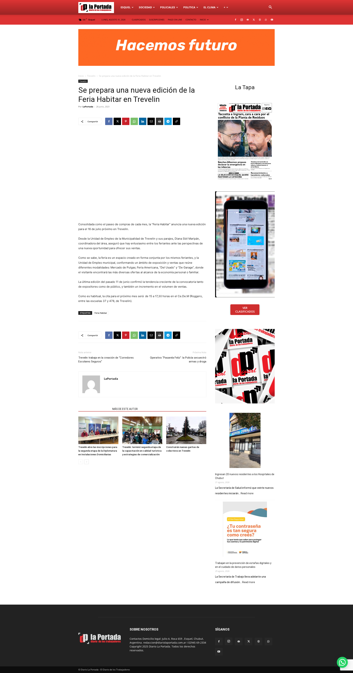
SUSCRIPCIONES (156, 19)
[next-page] (86, 462)
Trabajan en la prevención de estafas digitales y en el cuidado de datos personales (243, 565)
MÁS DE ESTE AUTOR (125, 408)
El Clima (209, 7)
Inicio (81, 75)
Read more (247, 493)
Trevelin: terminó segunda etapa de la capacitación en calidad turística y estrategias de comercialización (141, 451)
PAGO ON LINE (175, 19)
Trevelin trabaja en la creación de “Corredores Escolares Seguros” (106, 359)
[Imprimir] (159, 121)
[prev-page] (80, 462)
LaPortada (88, 106)
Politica (189, 7)
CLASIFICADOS (139, 19)
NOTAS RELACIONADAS (94, 408)
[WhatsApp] (266, 20)
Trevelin (91, 75)
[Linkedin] (142, 121)
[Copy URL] (176, 121)
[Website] (260, 20)
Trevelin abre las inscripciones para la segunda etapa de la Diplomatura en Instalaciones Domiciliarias (97, 451)
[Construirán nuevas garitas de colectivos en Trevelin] (186, 430)
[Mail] (247, 20)
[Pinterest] (125, 121)
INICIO (203, 19)
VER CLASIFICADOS (245, 309)
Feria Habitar (101, 312)
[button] (270, 7)
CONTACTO (191, 19)
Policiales (167, 7)
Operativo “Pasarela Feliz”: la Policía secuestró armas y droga (178, 359)
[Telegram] (168, 121)
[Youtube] (272, 20)
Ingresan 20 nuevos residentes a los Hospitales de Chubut (244, 476)
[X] (253, 20)
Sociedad (145, 7)
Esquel (126, 7)
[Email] (151, 121)
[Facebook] (235, 20)
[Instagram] (241, 20)
